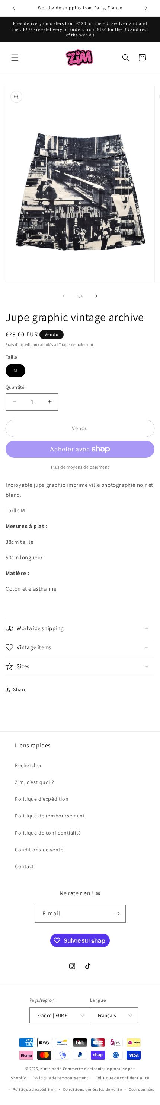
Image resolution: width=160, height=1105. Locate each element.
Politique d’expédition (34, 1089)
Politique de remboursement (50, 815)
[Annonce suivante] (146, 8)
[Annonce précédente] (14, 8)
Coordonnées (141, 1089)
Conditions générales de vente (92, 1089)
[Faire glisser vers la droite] (96, 296)
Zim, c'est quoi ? (34, 782)
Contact (24, 866)
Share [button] (20, 689)
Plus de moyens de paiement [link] (80, 467)
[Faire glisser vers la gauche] (63, 296)
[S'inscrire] (117, 914)
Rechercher (28, 765)
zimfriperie (51, 1068)
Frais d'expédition (21, 344)
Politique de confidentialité (48, 832)
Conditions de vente (39, 849)
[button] (15, 58)
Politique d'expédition (41, 799)
